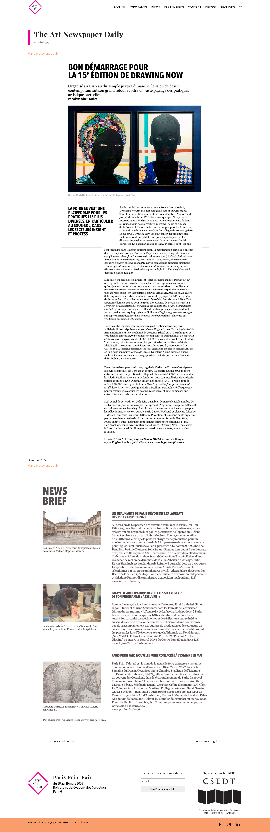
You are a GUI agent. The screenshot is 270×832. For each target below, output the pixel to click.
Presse (211, 7)
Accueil (120, 7)
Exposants (138, 7)
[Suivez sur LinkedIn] (238, 824)
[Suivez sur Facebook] (220, 824)
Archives (227, 7)
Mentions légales (36, 822)
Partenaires (174, 7)
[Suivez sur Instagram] (229, 824)
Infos (155, 7)
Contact (194, 7)
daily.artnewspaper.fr (43, 53)
